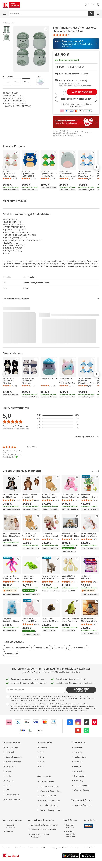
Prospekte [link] (78, 752)
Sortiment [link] (78, 761)
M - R (42, 761)
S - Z (42, 766)
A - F (42, 752)
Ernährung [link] (78, 780)
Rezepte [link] (77, 766)
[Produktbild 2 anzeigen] (6, 37)
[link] (86, 4)
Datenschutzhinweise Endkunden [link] (40, 835)
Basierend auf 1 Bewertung (15, 426)
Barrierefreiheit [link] (89, 848)
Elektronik (10, 752)
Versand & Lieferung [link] (48, 805)
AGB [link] (43, 848)
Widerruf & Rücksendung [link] (50, 791)
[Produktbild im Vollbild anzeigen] (31, 49)
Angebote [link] (78, 747)
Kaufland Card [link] (80, 757)
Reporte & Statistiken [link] (10, 826)
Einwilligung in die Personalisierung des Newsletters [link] (53, 706)
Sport (8, 785)
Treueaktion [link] (79, 771)
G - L (42, 757)
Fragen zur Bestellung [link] (49, 786)
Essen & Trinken (12, 795)
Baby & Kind (11, 766)
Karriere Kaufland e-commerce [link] (71, 834)
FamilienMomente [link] (81, 785)
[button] (58, 415)
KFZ (7, 790)
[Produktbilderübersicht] (6, 49)
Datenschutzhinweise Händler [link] (43, 829)
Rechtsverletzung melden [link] (50, 810)
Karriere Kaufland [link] (70, 826)
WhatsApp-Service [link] (81, 790)
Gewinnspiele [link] (79, 776)
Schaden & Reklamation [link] (50, 800)
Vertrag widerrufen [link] (48, 795)
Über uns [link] (10, 831)
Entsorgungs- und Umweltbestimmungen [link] (64, 848)
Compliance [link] (19, 848)
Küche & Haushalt (13, 761)
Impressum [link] (7, 848)
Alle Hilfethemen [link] (47, 781)
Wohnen (9, 771)
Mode (8, 776)
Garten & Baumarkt (14, 757)
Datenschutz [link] (32, 848)
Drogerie (9, 780)
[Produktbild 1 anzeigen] (6, 29)
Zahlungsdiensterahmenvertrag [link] (44, 825)
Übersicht (44, 747)
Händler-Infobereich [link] (82, 805)
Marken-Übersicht (13, 799)
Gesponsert (6, 171)
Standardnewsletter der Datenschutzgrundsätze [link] (46, 698)
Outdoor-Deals (12, 747)
